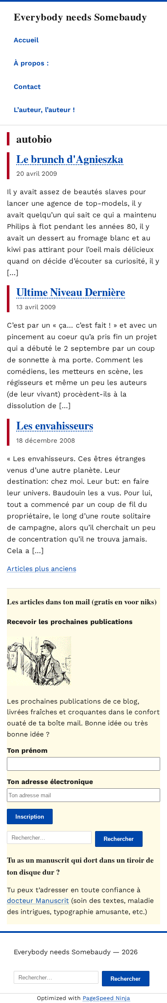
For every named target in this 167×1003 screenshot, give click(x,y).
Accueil (26, 40)
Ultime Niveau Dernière (70, 292)
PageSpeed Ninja (106, 998)
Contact (27, 87)
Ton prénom (27, 750)
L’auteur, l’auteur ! (44, 110)
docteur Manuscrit (38, 900)
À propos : (31, 63)
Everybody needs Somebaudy (80, 16)
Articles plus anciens (41, 569)
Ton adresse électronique (50, 782)
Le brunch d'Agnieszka (69, 159)
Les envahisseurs (54, 425)
